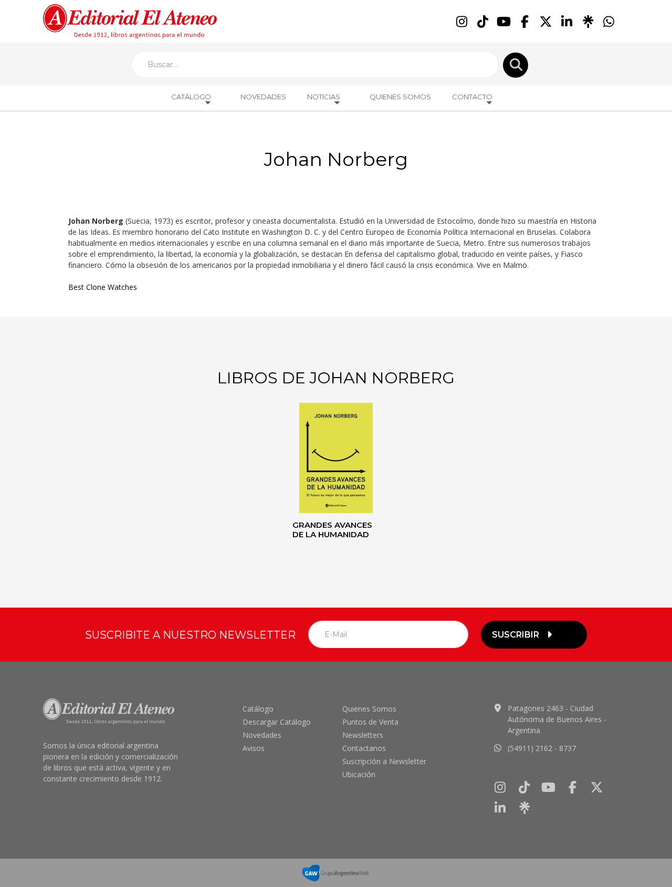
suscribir (515, 635)
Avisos (254, 748)
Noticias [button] (323, 96)
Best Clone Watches (102, 287)
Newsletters (362, 735)
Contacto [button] (472, 96)
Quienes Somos (400, 96)
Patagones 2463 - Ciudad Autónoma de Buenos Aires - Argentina (557, 719)
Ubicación (358, 774)
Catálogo (258, 709)
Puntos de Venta (370, 722)
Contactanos (364, 748)
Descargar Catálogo (277, 722)
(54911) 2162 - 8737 (542, 748)
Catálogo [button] (191, 96)
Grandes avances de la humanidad (332, 529)
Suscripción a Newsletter (384, 761)
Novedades (263, 96)
